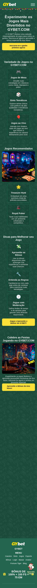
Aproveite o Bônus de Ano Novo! (18, 387)
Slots (15, 556)
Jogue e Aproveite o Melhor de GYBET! (18, 322)
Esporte (28, 556)
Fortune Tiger (15, 563)
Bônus (8, 560)
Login (15, 560)
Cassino (8, 556)
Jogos (21, 556)
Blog (25, 563)
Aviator (28, 560)
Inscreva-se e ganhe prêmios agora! (18, 47)
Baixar (21, 560)
